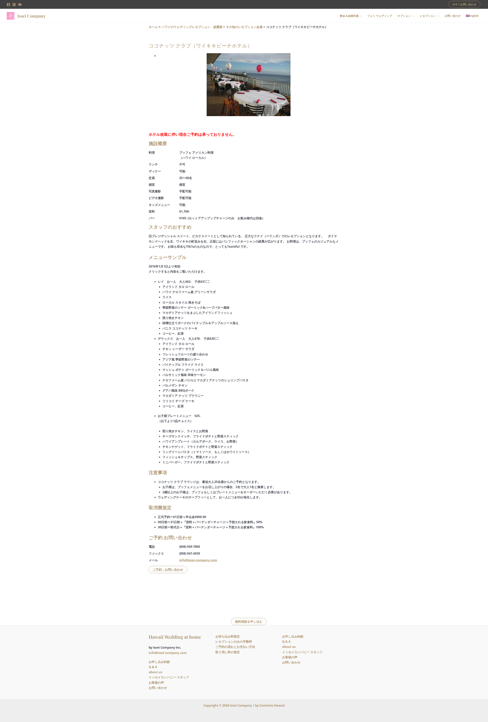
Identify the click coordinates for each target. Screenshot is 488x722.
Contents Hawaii (272, 705)
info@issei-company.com (198, 560)
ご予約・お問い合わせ (168, 569)
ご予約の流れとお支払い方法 (235, 647)
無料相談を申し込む (248, 621)
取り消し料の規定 (227, 652)
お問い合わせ (453, 16)
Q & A (153, 667)
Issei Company (31, 16)
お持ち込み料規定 (227, 636)
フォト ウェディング (379, 16)
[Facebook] (8, 4)
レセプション (428, 16)
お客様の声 (156, 682)
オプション (404, 16)
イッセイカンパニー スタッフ (169, 677)
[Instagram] (14, 4)
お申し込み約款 (159, 662)
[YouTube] (20, 4)
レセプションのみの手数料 (233, 641)
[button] (464, 4)
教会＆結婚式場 (349, 16)
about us (155, 672)
